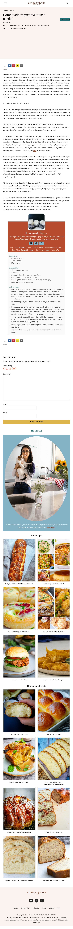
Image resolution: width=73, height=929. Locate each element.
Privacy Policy (25, 908)
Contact (15, 908)
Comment (7, 374)
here (34, 151)
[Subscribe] (17, 65)
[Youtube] (31, 900)
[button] (36, 243)
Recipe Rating (7, 366)
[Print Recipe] (31, 243)
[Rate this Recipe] (41, 243)
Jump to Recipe (65, 19)
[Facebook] (9, 65)
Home (5, 11)
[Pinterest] (13, 65)
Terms (44, 908)
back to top (55, 908)
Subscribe (36, 908)
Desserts (11, 11)
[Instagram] (42, 900)
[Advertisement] (36, 43)
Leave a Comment (42, 25)
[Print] (21, 65)
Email (5, 412)
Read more (50, 527)
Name (5, 404)
